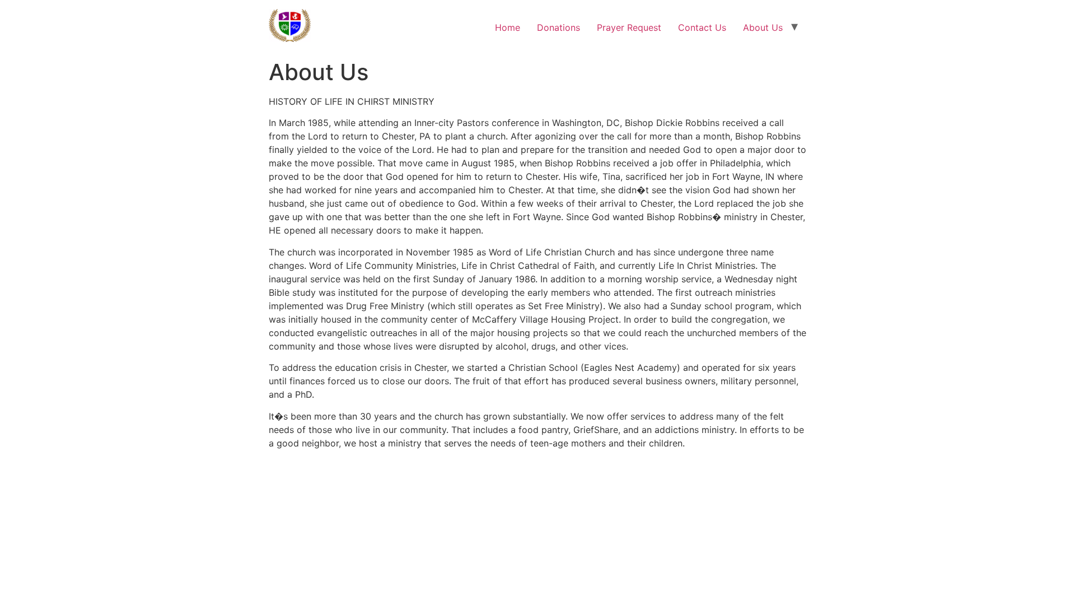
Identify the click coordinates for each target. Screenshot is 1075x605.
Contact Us (702, 27)
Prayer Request (629, 27)
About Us (763, 27)
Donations (558, 27)
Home (507, 27)
